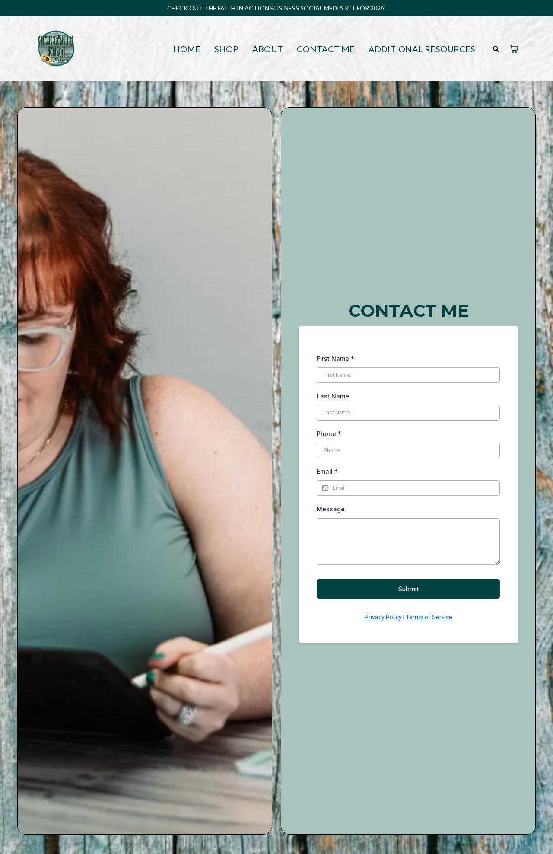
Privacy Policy (383, 617)
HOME (186, 49)
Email (327, 471)
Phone (329, 433)
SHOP (226, 49)
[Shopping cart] (514, 49)
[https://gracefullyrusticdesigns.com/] (56, 48)
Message (331, 509)
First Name (335, 358)
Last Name (333, 396)
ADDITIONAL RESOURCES (422, 49)
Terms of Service (429, 617)
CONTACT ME (326, 49)
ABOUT (267, 49)
